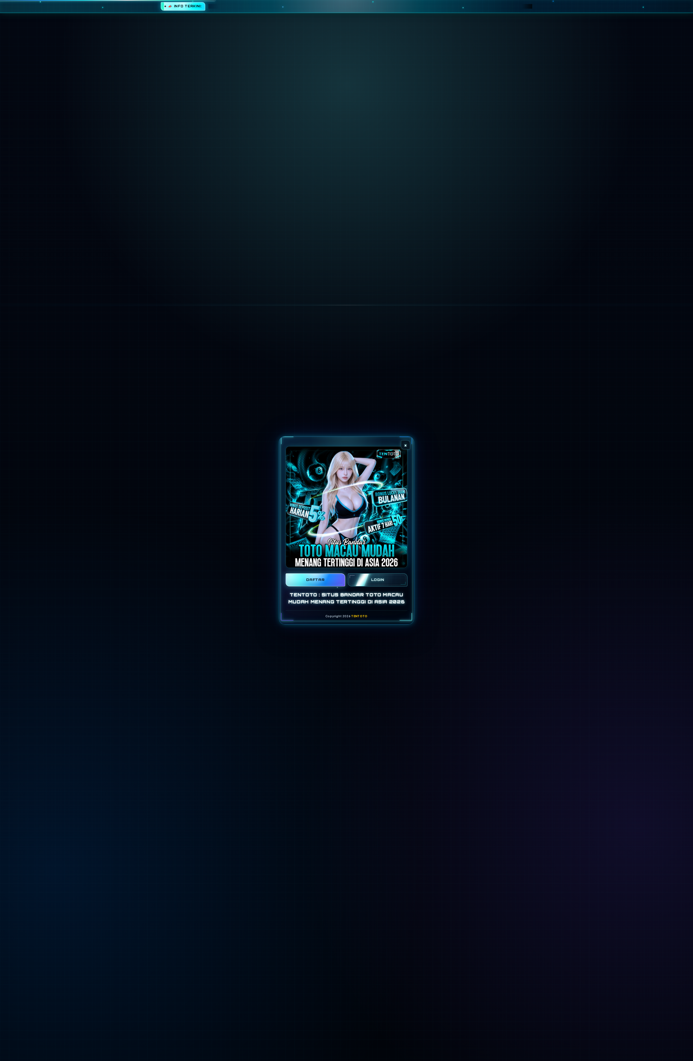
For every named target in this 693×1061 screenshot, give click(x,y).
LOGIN (377, 580)
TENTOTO (359, 616)
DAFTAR (315, 580)
